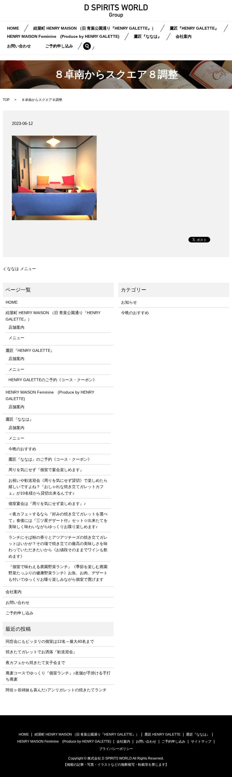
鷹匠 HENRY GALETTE (163, 734)
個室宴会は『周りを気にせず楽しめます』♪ (47, 503)
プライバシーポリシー (116, 749)
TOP (6, 100)
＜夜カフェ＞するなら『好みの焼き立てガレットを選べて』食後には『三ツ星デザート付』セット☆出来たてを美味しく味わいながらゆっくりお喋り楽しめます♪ (58, 520)
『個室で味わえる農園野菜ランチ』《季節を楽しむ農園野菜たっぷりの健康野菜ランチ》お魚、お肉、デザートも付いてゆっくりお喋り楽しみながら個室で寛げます (58, 573)
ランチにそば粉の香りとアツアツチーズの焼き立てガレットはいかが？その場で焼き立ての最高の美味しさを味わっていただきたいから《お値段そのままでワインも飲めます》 (58, 547)
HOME (13, 28)
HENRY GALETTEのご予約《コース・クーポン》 (52, 380)
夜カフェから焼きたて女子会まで (35, 662)
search (90, 46)
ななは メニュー (21, 268)
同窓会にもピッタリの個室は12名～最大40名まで (50, 641)
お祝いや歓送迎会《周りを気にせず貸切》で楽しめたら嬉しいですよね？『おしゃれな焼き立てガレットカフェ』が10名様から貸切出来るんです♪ (58, 486)
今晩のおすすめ (22, 449)
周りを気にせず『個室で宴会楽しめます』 (46, 469)
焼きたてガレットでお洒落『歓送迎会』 (41, 652)
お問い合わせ (19, 46)
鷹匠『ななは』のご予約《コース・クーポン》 (50, 459)
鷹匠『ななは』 (148, 36)
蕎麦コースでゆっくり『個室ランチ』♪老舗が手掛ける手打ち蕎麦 (58, 676)
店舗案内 (16, 327)
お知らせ (129, 302)
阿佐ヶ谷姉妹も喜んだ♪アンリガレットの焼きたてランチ (56, 690)
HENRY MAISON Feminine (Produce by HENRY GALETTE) (63, 36)
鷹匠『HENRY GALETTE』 (194, 28)
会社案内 (184, 36)
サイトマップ (201, 741)
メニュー (16, 337)
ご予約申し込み (59, 46)
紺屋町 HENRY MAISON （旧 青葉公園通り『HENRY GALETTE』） (94, 28)
